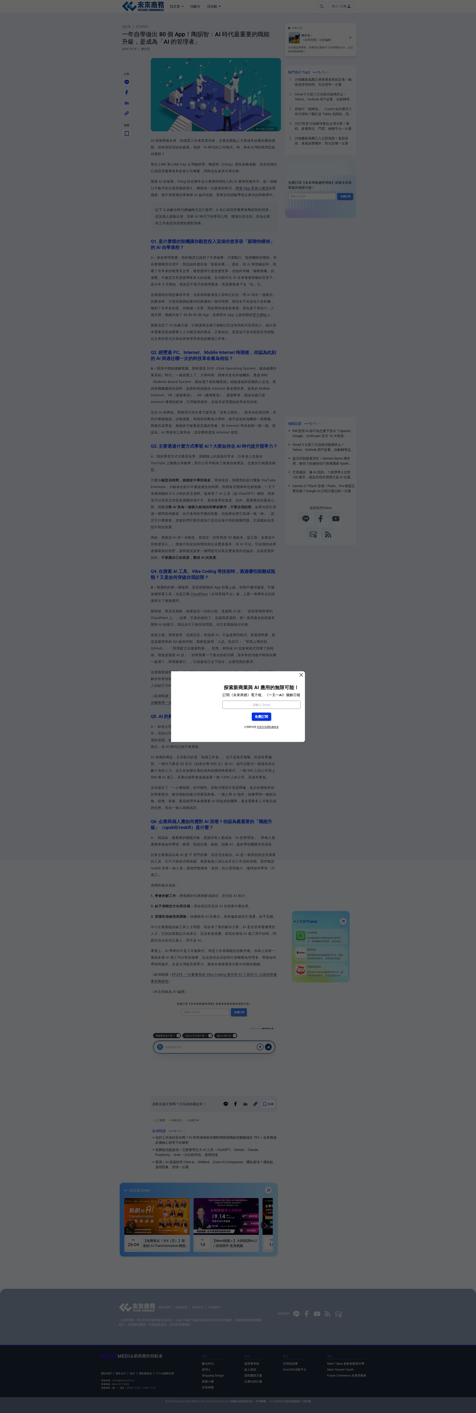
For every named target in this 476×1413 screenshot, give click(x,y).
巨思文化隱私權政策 (268, 727)
